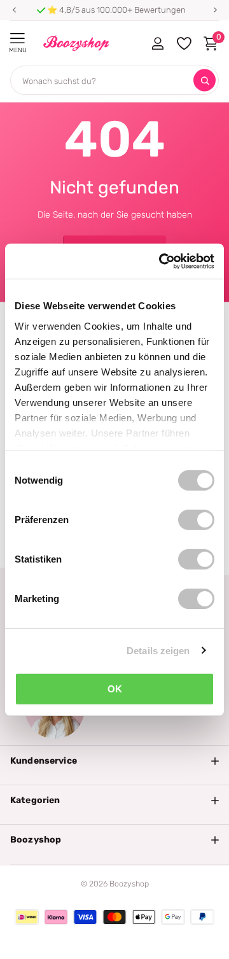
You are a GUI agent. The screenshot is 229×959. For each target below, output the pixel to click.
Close (114, 761)
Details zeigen (158, 650)
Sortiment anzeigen (17, 38)
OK (115, 688)
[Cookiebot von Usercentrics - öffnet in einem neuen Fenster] (161, 261)
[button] (14, 10)
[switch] (196, 520)
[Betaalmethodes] (27, 917)
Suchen (204, 80)
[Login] (157, 43)
